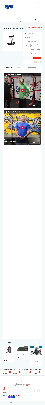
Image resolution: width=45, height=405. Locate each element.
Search (4, 389)
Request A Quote (37, 58)
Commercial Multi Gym (11, 24)
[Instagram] (37, 390)
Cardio (33, 12)
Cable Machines (28, 12)
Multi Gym (5, 16)
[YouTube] (40, 390)
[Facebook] (35, 390)
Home (5, 24)
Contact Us (5, 385)
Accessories (37, 12)
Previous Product (31, 27)
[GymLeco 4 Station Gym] (12, 41)
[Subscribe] (40, 387)
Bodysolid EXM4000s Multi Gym (35, 359)
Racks (13, 12)
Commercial (17, 12)
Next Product (38, 27)
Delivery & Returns (6, 1)
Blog (4, 383)
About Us (4, 386)
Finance (13, 1)
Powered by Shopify (38, 402)
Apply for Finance (20, 67)
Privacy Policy (5, 388)
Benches (9, 12)
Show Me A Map (29, 385)
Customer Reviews (19, 1)
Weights (4, 12)
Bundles (22, 12)
